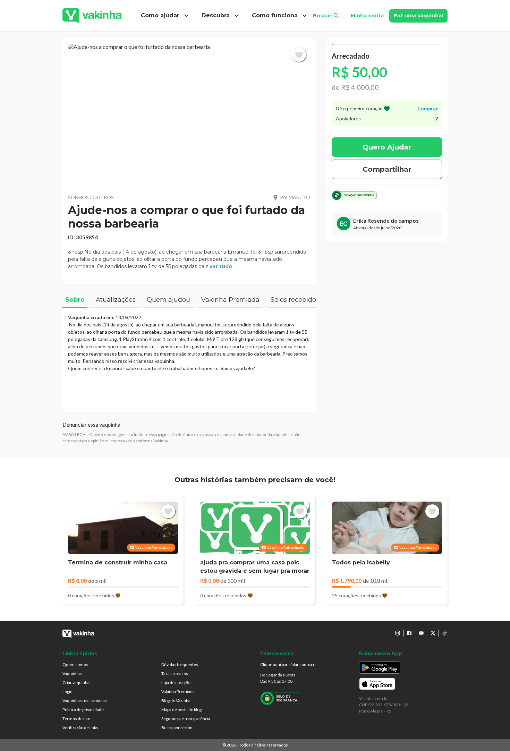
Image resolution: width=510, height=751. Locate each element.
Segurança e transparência (185, 718)
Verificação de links (80, 727)
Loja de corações (177, 682)
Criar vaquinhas (77, 682)
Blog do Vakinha (175, 700)
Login (67, 691)
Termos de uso (76, 718)
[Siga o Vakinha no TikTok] (445, 633)
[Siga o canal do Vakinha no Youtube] (421, 633)
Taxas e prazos (174, 673)
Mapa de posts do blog (181, 709)
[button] (189, 114)
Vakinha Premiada (178, 691)
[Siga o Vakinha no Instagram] (397, 633)
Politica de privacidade (83, 709)
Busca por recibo (176, 727)
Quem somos (75, 664)
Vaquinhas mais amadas (84, 700)
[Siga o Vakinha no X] (433, 633)
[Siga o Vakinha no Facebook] (409, 633)
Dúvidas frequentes (179, 664)
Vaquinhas (72, 673)
